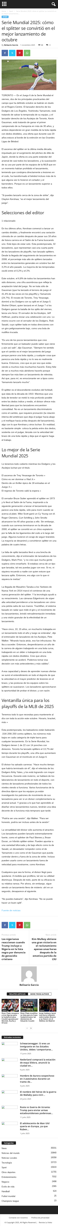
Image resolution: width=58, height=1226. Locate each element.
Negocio (5, 1182)
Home (4, 11)
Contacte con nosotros (18, 1217)
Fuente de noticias (11, 910)
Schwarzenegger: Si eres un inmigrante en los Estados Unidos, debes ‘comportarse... (36, 1046)
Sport (11, 11)
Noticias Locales (9, 1158)
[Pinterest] (19, 53)
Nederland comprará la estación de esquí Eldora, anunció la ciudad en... (37, 1062)
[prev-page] (27, 1028)
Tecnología (7, 1163)
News (4, 1148)
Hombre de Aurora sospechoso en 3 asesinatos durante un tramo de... (37, 1078)
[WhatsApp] (27, 53)
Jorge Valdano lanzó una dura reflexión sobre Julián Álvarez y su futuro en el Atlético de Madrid (47, 1017)
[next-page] (31, 1028)
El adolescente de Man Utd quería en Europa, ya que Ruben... (34, 1126)
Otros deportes (8, 1172)
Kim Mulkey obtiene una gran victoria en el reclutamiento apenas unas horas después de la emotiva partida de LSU (44, 949)
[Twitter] (12, 53)
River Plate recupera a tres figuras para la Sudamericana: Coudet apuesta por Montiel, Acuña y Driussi (10, 1018)
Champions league (10, 1201)
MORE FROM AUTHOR (39, 994)
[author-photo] (29, 974)
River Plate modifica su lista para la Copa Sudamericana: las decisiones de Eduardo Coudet (28, 1017)
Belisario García (11, 45)
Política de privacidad (40, 1217)
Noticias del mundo (10, 1153)
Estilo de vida (8, 1186)
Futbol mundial (8, 1196)
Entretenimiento (9, 1177)
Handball (6, 1191)
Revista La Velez (45, 1222)
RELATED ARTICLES (17, 994)
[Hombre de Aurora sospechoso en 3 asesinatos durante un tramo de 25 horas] (10, 1080)
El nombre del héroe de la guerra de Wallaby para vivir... (38, 1093)
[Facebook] (5, 53)
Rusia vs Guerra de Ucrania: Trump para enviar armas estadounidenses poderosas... (36, 1110)
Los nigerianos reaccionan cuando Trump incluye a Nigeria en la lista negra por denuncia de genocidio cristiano (13, 949)
